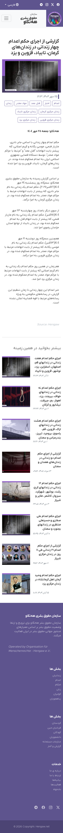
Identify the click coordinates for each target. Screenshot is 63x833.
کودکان (57, 732)
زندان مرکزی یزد (27, 120)
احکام (58, 684)
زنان (59, 689)
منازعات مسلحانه (52, 741)
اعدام (56, 103)
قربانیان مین (54, 728)
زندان (9, 103)
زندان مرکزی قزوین (49, 120)
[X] (57, 807)
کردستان (56, 723)
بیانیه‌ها (56, 780)
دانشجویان (55, 737)
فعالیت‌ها (56, 784)
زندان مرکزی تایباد (26, 111)
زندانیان (56, 675)
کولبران (57, 694)
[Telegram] (35, 807)
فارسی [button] (11, 5)
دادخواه (57, 789)
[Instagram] (50, 807)
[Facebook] (42, 807)
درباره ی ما (55, 770)
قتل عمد (35, 103)
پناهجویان (55, 699)
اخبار (47, 103)
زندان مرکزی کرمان (49, 111)
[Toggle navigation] (6, 18)
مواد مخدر (21, 103)
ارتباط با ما (55, 775)
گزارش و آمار (54, 746)
